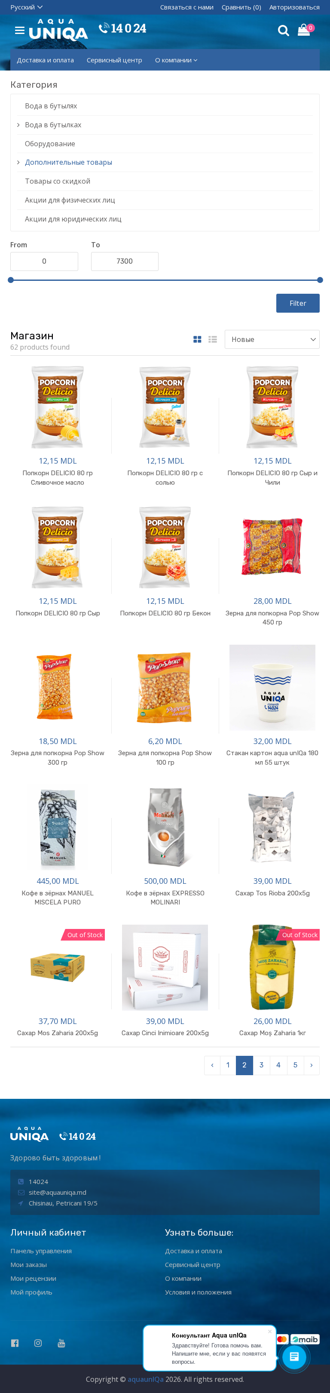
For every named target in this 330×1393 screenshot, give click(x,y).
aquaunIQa (146, 1379)
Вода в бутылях (51, 106)
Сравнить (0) (241, 7)
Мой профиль (31, 1292)
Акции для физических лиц (70, 200)
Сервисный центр (114, 59)
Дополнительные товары (68, 162)
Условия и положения (198, 1292)
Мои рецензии (33, 1278)
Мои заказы (28, 1264)
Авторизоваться (294, 7)
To (95, 244)
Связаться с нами (187, 7)
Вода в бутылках (53, 124)
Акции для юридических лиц (73, 219)
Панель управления (41, 1250)
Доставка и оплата (45, 59)
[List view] (212, 340)
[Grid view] (197, 340)
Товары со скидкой (57, 181)
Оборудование (50, 143)
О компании (173, 59)
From (18, 244)
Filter (298, 303)
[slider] (11, 280)
